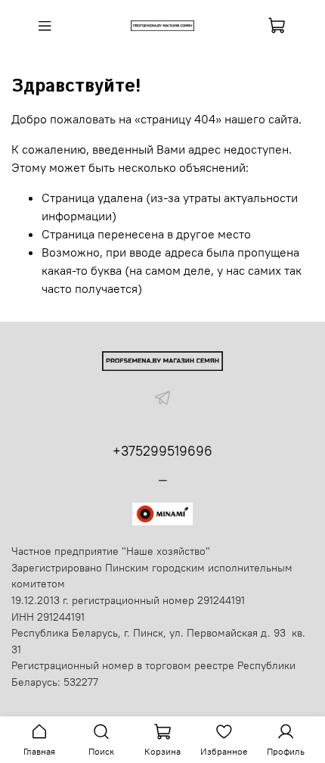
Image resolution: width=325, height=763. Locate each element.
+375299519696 (162, 450)
